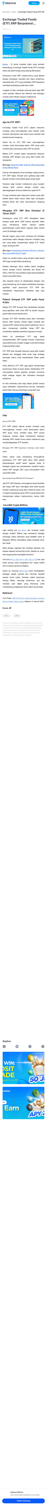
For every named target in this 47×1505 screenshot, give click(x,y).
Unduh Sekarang (23, 1501)
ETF (6, 615)
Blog (14, 12)
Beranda (6, 12)
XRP (17, 615)
